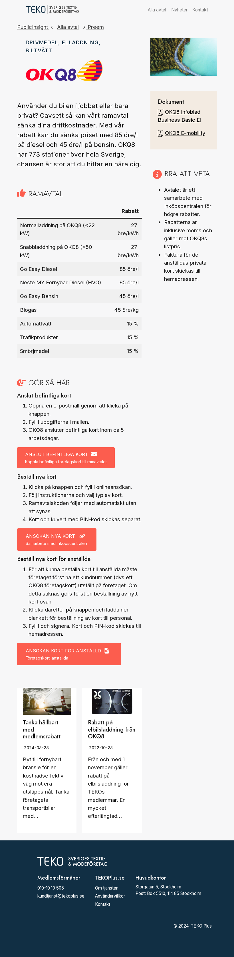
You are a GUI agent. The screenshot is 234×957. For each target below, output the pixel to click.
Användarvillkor (110, 896)
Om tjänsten (106, 888)
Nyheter (179, 10)
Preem (95, 27)
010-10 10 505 (50, 888)
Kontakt (200, 10)
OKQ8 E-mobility (185, 133)
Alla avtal (157, 10)
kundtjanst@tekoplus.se (60, 896)
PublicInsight (33, 27)
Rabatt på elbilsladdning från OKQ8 (112, 729)
